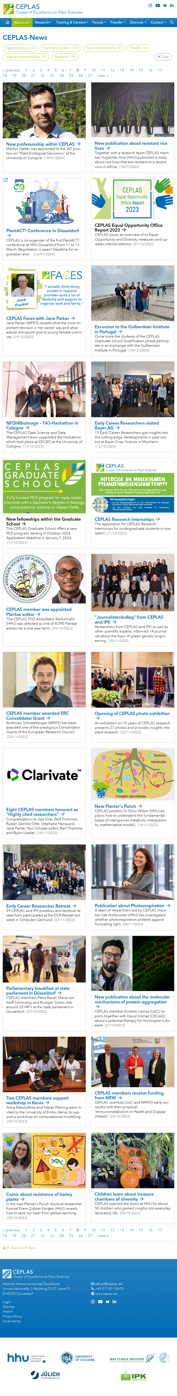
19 (14, 75)
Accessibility (12, 1321)
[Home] (4, 1248)
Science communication (25, 57)
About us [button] (21, 22)
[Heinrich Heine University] (26, 1358)
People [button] (97, 22)
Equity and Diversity (104, 48)
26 (81, 75)
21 (33, 75)
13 (122, 70)
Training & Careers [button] (70, 22)
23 (52, 75)
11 (103, 70)
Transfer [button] (116, 22)
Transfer (138, 48)
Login (7, 1302)
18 (5, 75)
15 (141, 70)
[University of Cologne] (77, 1357)
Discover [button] (137, 22)
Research (65, 57)
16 (150, 70)
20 (24, 75)
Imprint (8, 1311)
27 (90, 75)
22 (43, 75)
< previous (11, 70)
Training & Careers (60, 48)
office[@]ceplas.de (108, 1284)
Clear (164, 57)
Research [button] (42, 22)
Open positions (19, 48)
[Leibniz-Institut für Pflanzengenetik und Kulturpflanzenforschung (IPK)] (133, 1375)
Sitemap (9, 1307)
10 (93, 70)
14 (131, 70)
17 (160, 70)
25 (71, 75)
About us (17, 1248)
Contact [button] (157, 22)
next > (103, 75)
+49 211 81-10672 (109, 1289)
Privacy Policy (12, 1316)
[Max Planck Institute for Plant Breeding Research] (140, 1358)
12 (112, 70)
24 (62, 75)
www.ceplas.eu (106, 1294)
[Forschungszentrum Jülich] (45, 1375)
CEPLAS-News (25, 37)
